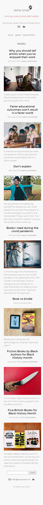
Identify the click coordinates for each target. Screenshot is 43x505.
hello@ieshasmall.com (20, 479)
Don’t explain (22, 166)
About (18, 35)
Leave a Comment (29, 61)
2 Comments (30, 417)
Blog (10, 35)
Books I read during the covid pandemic (22, 229)
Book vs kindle (22, 298)
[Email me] (19, 27)
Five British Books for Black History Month (22, 411)
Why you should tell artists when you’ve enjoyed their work (22, 54)
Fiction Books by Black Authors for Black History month (22, 354)
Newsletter (29, 35)
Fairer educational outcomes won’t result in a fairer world (22, 110)
